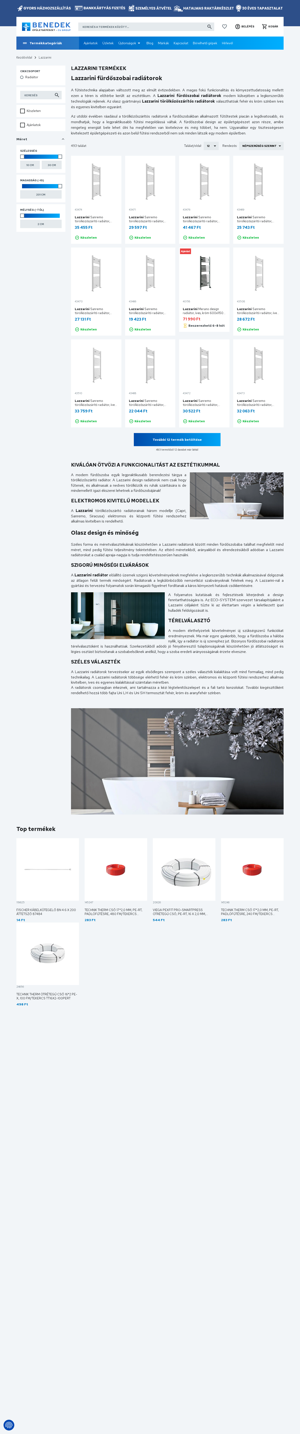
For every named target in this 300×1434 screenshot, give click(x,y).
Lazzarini (45, 57)
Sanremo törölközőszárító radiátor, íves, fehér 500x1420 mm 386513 (96, 405)
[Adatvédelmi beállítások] (9, 1425)
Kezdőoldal (24, 57)
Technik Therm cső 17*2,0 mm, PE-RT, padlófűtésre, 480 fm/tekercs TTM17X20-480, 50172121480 (113, 914)
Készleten (34, 111)
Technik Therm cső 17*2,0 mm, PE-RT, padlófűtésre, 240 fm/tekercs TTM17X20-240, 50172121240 (250, 914)
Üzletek (108, 43)
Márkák (163, 43)
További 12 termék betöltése (177, 439)
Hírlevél (227, 43)
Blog (149, 43)
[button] (244, 27)
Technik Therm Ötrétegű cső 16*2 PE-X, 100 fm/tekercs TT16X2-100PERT (46, 996)
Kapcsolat (181, 43)
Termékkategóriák (46, 43)
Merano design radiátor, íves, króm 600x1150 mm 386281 (203, 313)
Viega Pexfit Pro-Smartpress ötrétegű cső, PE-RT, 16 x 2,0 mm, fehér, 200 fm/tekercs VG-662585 (181, 914)
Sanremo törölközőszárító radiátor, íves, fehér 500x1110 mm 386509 (258, 313)
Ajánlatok (91, 43)
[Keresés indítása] (209, 27)
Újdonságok (127, 43)
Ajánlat (185, 251)
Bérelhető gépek (205, 43)
